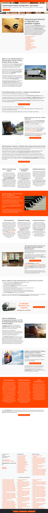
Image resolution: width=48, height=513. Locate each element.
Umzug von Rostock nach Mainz (23, 491)
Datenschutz (4, 468)
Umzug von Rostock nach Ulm (38, 489)
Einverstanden (16, 511)
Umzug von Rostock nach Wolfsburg (39, 491)
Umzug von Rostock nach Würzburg (39, 487)
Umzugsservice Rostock (22, 455)
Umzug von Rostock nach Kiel (23, 483)
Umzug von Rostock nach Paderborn (39, 481)
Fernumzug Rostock (21, 457)
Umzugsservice (16, 14)
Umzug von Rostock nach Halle (23, 485)
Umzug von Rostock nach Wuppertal (9, 504)
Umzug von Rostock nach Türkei (38, 461)
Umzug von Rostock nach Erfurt (23, 494)
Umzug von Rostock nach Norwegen (39, 457)
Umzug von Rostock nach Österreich (39, 470)
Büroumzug (28, 43)
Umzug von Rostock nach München (9, 493)
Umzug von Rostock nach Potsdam (9, 487)
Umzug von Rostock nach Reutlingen (39, 495)
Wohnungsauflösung (30, 39)
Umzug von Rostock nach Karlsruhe (9, 508)
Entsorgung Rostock (21, 465)
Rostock (29, 48)
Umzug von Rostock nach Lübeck (24, 493)
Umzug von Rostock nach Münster (9, 506)
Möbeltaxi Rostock (21, 468)
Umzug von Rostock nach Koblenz (39, 498)
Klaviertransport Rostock (22, 461)
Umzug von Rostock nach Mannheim (9, 507)
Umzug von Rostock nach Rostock (24, 497)
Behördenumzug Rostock (22, 470)
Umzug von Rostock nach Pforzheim (39, 490)
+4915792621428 (7, 459)
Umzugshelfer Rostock (22, 469)
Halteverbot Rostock (21, 460)
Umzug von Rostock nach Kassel (23, 498)
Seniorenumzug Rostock (22, 463)
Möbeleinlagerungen (30, 44)
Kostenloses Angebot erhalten (24, 104)
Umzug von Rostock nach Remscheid (39, 503)
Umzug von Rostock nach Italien (38, 465)
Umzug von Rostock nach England (39, 462)
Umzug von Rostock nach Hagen (23, 499)
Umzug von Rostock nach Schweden (39, 460)
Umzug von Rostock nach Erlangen (39, 499)
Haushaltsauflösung (33, 130)
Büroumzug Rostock (21, 456)
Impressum (4, 467)
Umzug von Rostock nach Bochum (9, 503)
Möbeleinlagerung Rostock (22, 462)
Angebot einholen (6, 9)
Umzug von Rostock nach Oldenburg (24, 508)
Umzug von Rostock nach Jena (38, 504)
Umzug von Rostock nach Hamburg (9, 489)
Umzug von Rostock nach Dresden (9, 486)
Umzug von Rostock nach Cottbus (9, 485)
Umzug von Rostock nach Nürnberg (9, 494)
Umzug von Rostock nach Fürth (38, 486)
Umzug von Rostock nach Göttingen (39, 494)
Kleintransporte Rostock (22, 466)
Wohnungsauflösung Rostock (23, 464)
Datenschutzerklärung (31, 511)
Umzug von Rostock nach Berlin (8, 479)
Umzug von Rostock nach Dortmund (9, 497)
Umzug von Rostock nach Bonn (8, 480)
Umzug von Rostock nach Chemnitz (24, 484)
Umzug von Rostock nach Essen (8, 481)
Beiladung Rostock (21, 471)
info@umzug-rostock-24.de (9, 460)
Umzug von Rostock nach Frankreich (39, 469)
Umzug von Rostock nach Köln (8, 500)
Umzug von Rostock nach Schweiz (39, 474)
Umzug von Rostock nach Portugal (39, 472)
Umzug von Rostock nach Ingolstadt (39, 483)
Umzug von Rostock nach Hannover (9, 496)
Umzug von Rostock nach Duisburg (9, 502)
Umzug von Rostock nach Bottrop (39, 493)
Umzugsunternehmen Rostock (8, 1)
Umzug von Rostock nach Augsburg (9, 495)
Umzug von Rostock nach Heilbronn (39, 488)
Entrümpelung (38, 264)
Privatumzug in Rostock (29, 131)
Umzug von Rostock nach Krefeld (24, 490)
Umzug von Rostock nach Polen (38, 459)
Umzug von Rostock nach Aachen (24, 481)
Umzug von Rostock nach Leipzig (9, 483)
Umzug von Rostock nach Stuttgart (9, 488)
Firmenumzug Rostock (22, 459)
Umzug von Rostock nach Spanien (39, 473)
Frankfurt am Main (41, 133)
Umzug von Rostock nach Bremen (9, 484)
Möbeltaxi (29, 41)
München (19, 227)
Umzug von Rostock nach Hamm (23, 503)
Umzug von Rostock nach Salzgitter (39, 508)
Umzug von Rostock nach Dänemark (39, 471)
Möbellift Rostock (21, 472)
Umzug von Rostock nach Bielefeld (9, 505)
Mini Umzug (28, 265)
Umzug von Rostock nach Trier (38, 507)
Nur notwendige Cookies (23, 511)
